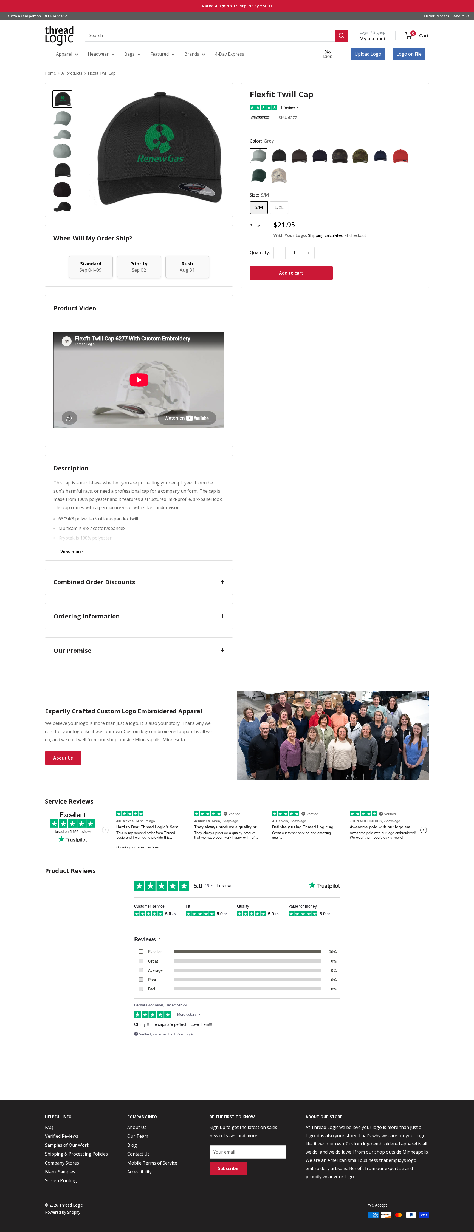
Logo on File (409, 54)
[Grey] (258, 155)
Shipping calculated (325, 235)
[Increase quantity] (308, 253)
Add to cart (291, 273)
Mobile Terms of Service (152, 1163)
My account (372, 38)
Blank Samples (60, 1172)
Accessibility (139, 1172)
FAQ (49, 1127)
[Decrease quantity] (279, 253)
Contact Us (138, 1154)
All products (71, 73)
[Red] (401, 156)
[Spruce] (258, 175)
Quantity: (260, 253)
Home (50, 73)
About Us (461, 15)
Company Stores (62, 1163)
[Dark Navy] (319, 155)
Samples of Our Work (67, 1145)
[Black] (279, 155)
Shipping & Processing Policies (76, 1154)
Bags (129, 54)
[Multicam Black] (340, 155)
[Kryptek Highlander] (279, 175)
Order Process (436, 15)
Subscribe (228, 1168)
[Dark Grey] (299, 156)
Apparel (64, 54)
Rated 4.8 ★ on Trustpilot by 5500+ (237, 5)
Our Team (137, 1136)
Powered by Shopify (62, 1212)
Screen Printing (61, 1180)
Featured (159, 54)
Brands (191, 54)
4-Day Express (229, 54)
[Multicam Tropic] (360, 155)
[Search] (341, 36)
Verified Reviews (61, 1136)
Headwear (98, 54)
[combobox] (210, 36)
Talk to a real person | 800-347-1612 (36, 15)
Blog (132, 1145)
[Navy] (380, 156)
